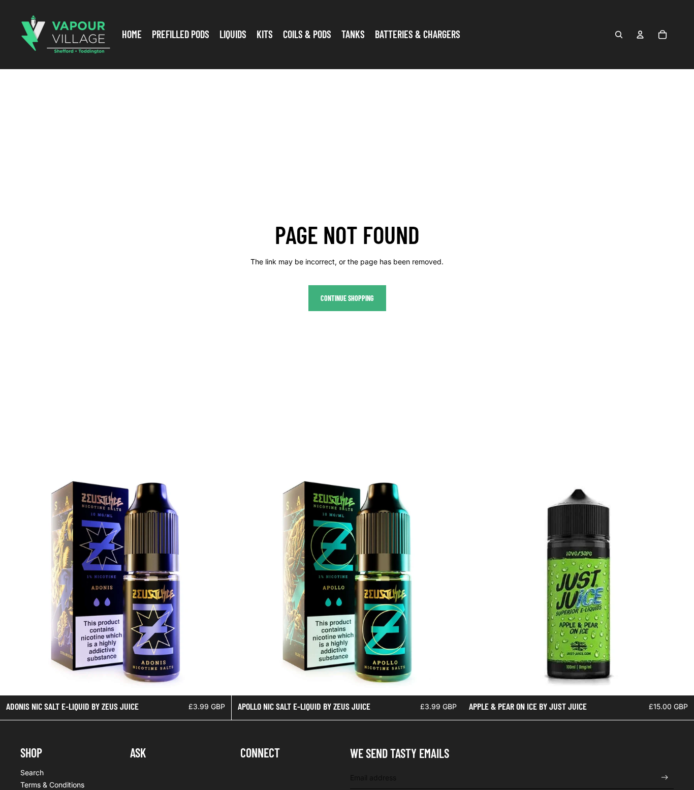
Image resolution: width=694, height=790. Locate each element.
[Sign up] (665, 777)
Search (32, 772)
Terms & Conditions (52, 784)
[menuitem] (132, 34)
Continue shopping (347, 298)
